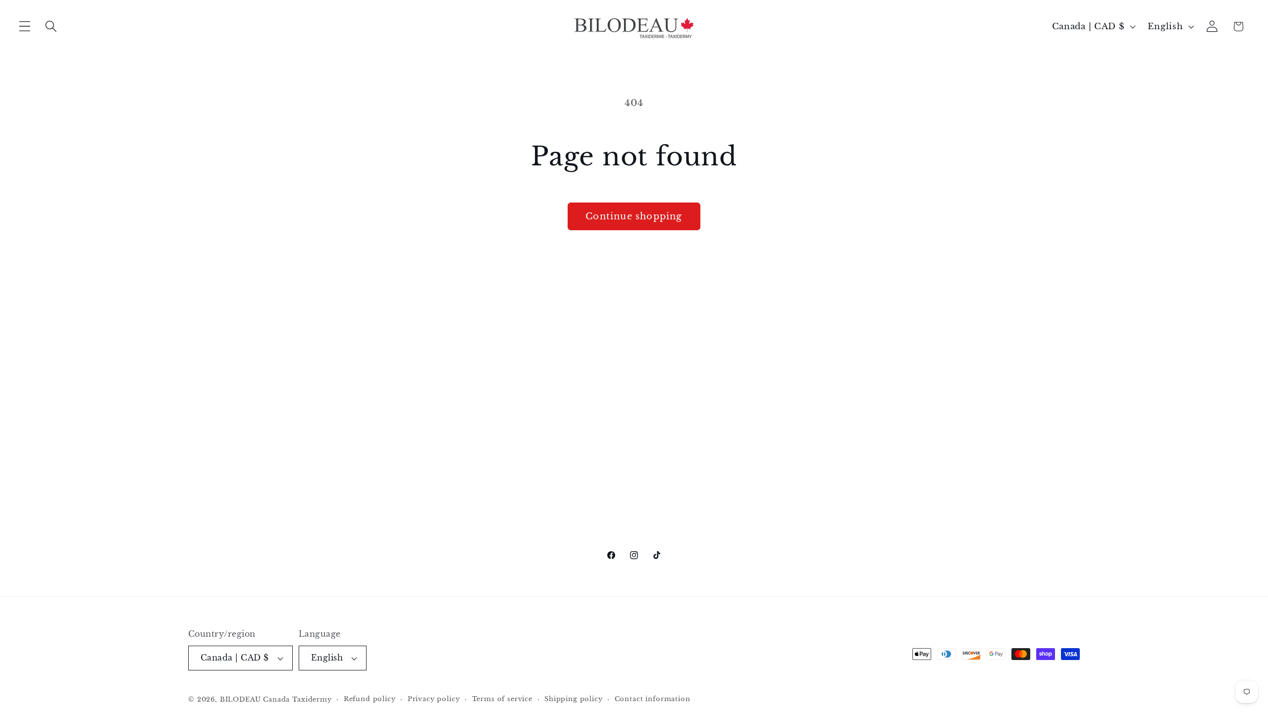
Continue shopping (633, 216)
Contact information (652, 699)
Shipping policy (573, 699)
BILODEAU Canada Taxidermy (276, 699)
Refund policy (370, 699)
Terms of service (502, 699)
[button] (25, 26)
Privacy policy (434, 699)
